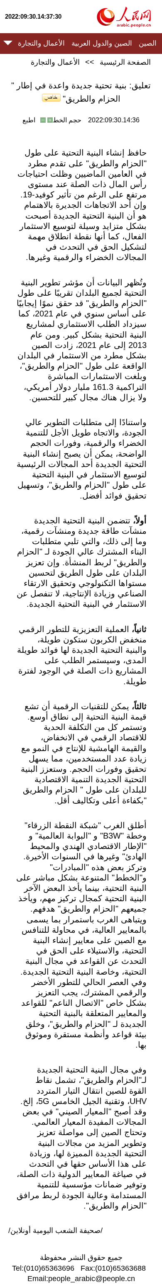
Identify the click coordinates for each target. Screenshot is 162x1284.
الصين (148, 43)
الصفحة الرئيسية (125, 62)
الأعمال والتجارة (41, 43)
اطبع (28, 120)
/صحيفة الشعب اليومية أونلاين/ (55, 1230)
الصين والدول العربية (101, 43)
